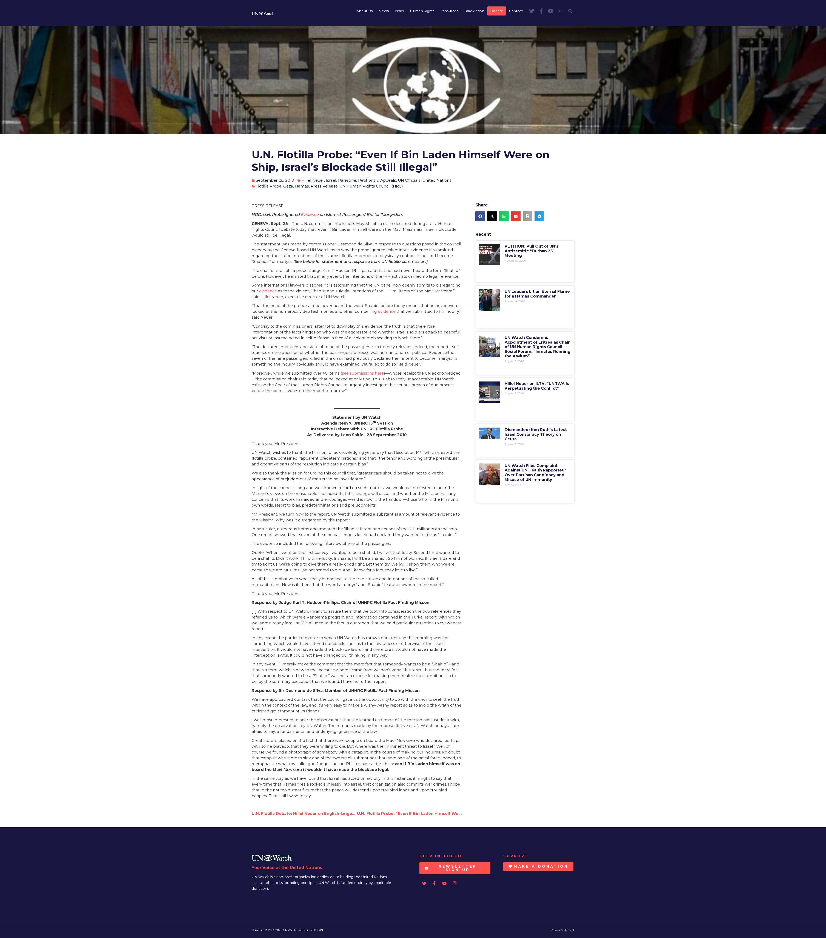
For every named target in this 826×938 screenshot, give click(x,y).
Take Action (474, 11)
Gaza (288, 186)
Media (384, 11)
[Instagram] (560, 11)
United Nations (437, 180)
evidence (268, 291)
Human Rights (422, 11)
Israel (399, 11)
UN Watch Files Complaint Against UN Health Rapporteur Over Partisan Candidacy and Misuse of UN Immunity (535, 472)
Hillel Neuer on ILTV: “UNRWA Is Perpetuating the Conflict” (537, 386)
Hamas (302, 186)
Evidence (310, 214)
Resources (449, 11)
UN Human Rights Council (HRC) (371, 186)
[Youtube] (550, 11)
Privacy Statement (562, 930)
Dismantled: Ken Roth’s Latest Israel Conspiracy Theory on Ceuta (536, 434)
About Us (365, 11)
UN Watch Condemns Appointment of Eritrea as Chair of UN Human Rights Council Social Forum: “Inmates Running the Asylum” (537, 346)
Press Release (324, 186)
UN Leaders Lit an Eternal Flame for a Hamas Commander (537, 294)
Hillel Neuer (313, 180)
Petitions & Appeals (377, 180)
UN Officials (409, 180)
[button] (570, 11)
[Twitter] (531, 11)
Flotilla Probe (268, 186)
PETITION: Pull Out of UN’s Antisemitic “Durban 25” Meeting (531, 251)
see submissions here (363, 373)
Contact (516, 11)
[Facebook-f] (541, 11)
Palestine (347, 180)
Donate (496, 11)
